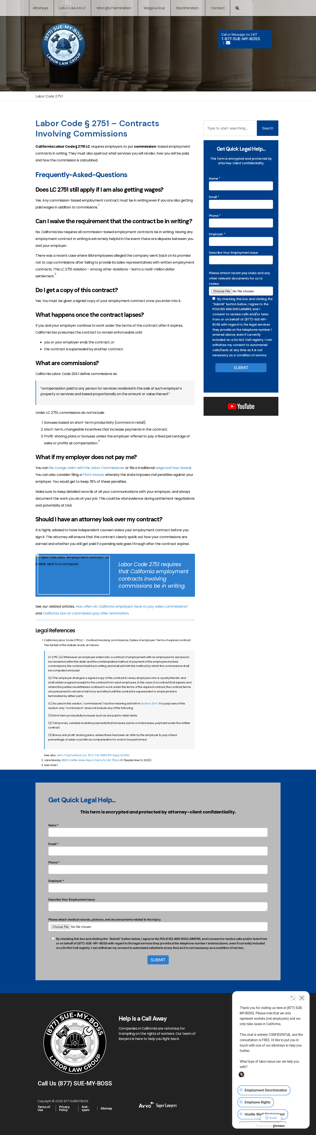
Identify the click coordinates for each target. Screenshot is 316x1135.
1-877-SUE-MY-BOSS (240, 39)
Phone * (215, 216)
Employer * (217, 234)
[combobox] (230, 128)
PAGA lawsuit (93, 474)
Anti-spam (86, 1108)
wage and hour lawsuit (173, 467)
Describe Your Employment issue (233, 252)
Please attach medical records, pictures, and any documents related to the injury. (104, 919)
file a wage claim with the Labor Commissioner (86, 467)
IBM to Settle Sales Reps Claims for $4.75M (89, 760)
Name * (214, 178)
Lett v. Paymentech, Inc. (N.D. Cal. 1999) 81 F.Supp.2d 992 (93, 755)
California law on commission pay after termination (86, 613)
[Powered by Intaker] (279, 1126)
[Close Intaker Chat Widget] (301, 997)
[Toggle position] (292, 997)
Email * (214, 197)
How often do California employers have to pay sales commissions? (132, 606)
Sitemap (106, 1108)
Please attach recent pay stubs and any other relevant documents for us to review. (239, 278)
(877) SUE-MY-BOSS (85, 1083)
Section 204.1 (149, 703)
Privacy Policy (64, 1108)
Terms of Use (44, 1108)
